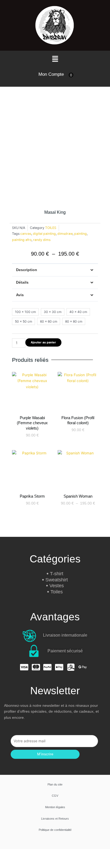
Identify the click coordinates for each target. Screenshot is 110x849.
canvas (25, 234)
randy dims (41, 240)
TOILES (50, 228)
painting (80, 234)
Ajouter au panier (43, 342)
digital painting (44, 234)
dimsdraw (65, 234)
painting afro (22, 240)
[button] (55, 59)
